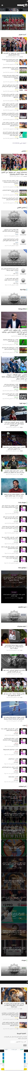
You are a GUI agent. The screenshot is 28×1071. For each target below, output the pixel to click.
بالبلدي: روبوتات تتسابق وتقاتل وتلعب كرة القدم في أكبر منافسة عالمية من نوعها (14, 718)
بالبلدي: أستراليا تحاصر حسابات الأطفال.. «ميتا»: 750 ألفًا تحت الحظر (15, 220)
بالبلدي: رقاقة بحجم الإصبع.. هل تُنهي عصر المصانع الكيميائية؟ (14, 261)
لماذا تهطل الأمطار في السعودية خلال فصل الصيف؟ (15, 971)
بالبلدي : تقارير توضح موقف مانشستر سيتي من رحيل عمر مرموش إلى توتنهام (14, 471)
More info (25, 1066)
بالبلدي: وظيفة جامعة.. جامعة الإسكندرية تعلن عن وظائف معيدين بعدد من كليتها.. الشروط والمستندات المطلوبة (14, 578)
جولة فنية (23, 289)
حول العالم (16, 62)
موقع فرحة (16, 512)
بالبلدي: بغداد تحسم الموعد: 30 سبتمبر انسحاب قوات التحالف (14, 595)
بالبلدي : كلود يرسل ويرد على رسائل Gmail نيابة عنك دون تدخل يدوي (10, 517)
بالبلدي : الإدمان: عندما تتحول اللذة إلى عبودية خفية (10, 767)
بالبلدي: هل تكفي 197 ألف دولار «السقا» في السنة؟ (15, 301)
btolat (26, 336)
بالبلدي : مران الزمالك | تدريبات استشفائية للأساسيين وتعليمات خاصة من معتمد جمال (14, 376)
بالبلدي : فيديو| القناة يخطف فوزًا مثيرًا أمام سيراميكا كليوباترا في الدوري (10, 348)
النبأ (17, 64)
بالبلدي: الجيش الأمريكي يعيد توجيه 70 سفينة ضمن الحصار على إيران (10, 60)
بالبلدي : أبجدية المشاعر (13, 759)
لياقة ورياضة (22, 309)
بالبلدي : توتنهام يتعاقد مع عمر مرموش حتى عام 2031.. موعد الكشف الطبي (14, 495)
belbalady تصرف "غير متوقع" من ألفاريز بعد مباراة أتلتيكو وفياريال (14, 54)
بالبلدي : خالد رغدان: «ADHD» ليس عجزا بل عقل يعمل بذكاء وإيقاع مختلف (10, 538)
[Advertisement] (14, 1059)
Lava (24, 725)
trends (21, 650)
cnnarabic (21, 57)
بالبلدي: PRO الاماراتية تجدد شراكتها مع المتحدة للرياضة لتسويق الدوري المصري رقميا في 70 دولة (10, 114)
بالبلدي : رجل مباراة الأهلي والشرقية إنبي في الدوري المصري (10, 340)
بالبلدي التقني (21, 207)
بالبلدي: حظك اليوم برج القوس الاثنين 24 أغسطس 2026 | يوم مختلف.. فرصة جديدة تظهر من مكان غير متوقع (10, 105)
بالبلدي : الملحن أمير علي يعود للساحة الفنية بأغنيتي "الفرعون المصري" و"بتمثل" (9, 527)
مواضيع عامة (14, 575)
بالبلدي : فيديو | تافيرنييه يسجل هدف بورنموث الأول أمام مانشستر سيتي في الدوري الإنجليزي (14, 423)
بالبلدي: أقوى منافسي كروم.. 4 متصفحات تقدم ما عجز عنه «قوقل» (11, 279)
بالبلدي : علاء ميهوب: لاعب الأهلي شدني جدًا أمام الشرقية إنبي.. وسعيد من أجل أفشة (14, 332)
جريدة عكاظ (23, 225)
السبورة (20, 582)
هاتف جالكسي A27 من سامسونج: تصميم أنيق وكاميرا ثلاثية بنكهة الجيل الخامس (10, 231)
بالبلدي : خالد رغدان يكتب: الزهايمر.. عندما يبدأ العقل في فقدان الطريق (9, 729)
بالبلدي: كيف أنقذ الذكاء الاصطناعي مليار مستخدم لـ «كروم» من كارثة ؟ (9, 269)
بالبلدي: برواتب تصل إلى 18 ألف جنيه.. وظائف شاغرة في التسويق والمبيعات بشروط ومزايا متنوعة (10, 133)
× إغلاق (6, 1049)
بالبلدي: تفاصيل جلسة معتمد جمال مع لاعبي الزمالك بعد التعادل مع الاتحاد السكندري (10, 77)
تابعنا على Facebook (19, 143)
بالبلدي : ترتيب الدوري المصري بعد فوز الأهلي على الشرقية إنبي (10, 394)
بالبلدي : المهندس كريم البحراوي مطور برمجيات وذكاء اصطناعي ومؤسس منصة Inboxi (10, 507)
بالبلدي (24, 151)
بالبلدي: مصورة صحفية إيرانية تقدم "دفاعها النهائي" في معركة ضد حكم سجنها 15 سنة (14, 646)
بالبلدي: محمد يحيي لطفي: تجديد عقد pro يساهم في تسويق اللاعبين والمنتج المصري (10, 86)
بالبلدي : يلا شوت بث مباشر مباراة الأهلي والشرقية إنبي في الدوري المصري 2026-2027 (15, 24)
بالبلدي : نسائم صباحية (13, 777)
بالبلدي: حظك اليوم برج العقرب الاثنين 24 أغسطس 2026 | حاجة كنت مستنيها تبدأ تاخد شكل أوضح (10, 124)
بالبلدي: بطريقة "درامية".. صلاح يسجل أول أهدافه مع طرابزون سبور (14, 694)
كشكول (22, 28)
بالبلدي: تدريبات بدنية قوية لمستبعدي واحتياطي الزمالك (10, 68)
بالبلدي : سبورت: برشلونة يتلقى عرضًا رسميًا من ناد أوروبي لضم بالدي (14, 448)
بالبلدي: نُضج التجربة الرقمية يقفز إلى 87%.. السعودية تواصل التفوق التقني (10, 239)
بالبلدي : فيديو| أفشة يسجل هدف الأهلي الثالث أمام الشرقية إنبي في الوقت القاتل (10, 385)
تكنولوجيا (16, 234)
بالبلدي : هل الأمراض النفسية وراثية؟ (10, 749)
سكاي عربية (20, 598)
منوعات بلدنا (22, 502)
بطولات (21, 427)
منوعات (24, 960)
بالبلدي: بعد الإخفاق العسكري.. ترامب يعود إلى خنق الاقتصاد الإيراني (14, 671)
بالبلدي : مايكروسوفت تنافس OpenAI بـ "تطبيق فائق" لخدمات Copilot (10, 557)
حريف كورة (23, 403)
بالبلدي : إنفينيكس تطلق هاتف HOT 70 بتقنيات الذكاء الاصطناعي (9, 547)
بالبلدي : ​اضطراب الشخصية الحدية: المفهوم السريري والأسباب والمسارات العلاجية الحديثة (10, 739)
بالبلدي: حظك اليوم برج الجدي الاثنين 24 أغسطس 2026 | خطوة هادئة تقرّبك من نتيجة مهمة (9, 95)
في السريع (16, 743)
